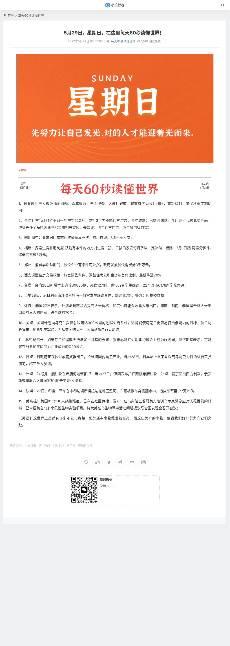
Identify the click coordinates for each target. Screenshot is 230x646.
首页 (11, 15)
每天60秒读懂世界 (31, 15)
